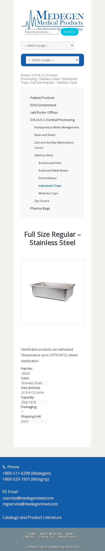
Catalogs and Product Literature (32, 517)
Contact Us (46, 537)
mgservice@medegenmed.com (30, 504)
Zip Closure (41, 201)
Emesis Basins (47, 178)
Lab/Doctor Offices (44, 112)
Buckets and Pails (50, 163)
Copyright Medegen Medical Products (52, 547)
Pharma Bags (40, 208)
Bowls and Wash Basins (53, 170)
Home (25, 75)
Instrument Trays (50, 185)
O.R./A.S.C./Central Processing (39, 77)
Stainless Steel (49, 79)
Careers (28, 537)
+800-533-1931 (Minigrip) (26, 479)
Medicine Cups (48, 193)
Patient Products (42, 97)
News (69, 534)
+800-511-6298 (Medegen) (27, 473)
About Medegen (51, 534)
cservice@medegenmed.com (28, 498)
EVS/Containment (43, 105)
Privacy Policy (68, 537)
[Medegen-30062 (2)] (52, 292)
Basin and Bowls (44, 135)
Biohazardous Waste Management (56, 127)
